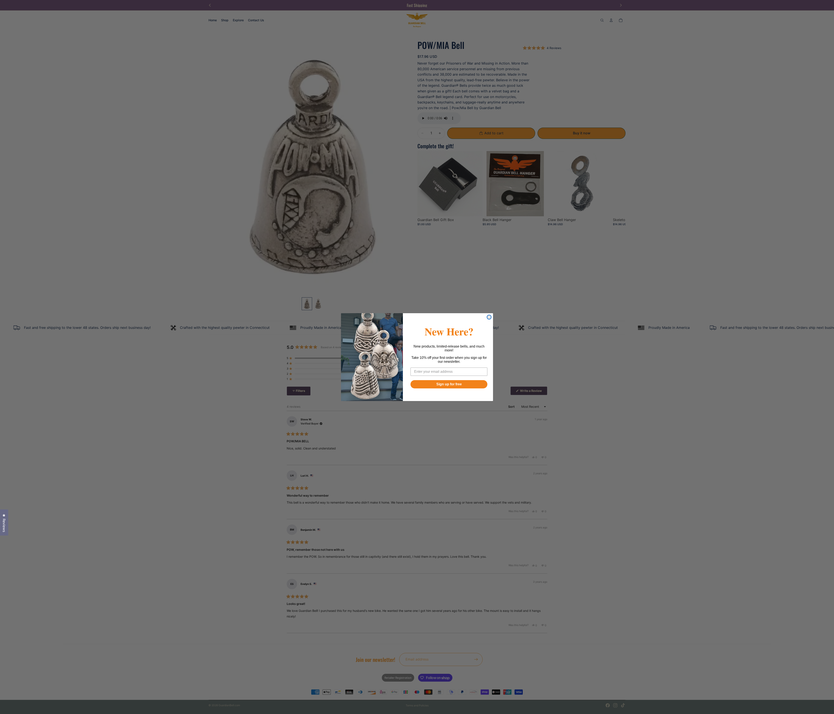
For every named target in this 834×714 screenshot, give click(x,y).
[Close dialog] (489, 317)
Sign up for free (449, 384)
